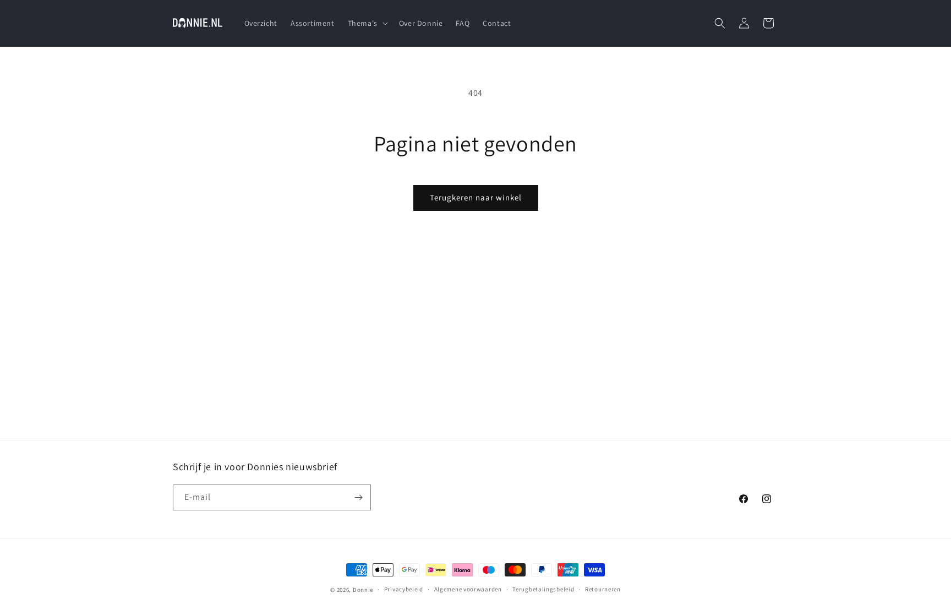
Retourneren (603, 589)
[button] (366, 23)
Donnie (363, 590)
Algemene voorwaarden (468, 589)
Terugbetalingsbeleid (543, 589)
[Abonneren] (358, 497)
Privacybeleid (403, 589)
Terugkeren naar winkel (476, 197)
